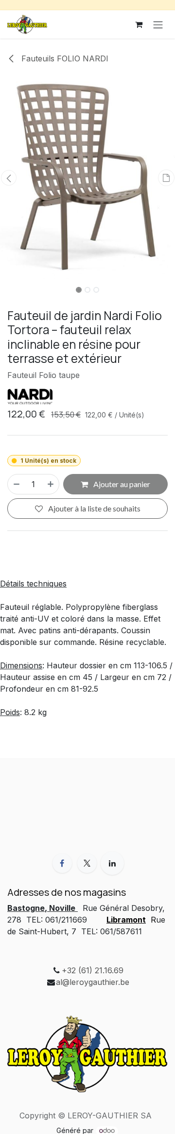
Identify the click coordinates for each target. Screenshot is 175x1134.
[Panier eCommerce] (138, 24)
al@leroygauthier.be (92, 982)
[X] (87, 863)
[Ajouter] (51, 484)
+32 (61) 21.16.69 (92, 970)
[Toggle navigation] (158, 24)
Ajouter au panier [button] (121, 484)
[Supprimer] (16, 484)
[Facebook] (62, 863)
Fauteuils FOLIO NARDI (63, 58)
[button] (9, 178)
